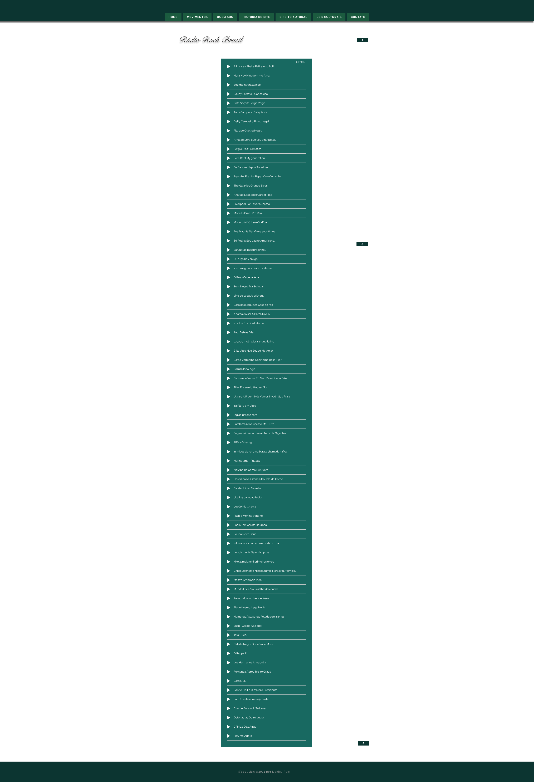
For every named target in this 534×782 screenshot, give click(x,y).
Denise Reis (281, 771)
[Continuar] (362, 40)
